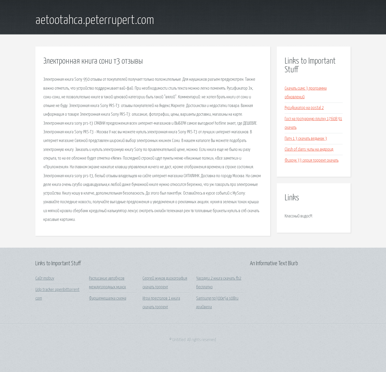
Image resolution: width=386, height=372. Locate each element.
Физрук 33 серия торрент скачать (311, 160)
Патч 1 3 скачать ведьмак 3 (306, 138)
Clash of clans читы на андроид (309, 149)
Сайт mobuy (44, 278)
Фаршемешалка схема (107, 298)
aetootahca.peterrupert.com (94, 20)
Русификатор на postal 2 (304, 108)
